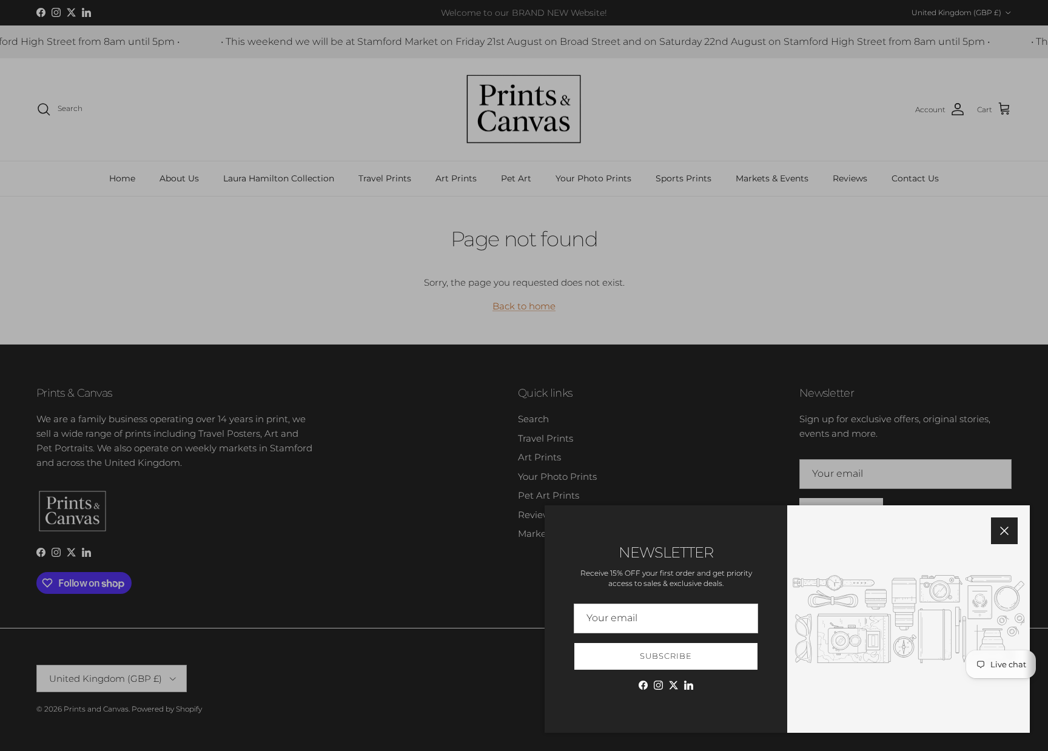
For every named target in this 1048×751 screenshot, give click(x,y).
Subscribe (666, 656)
